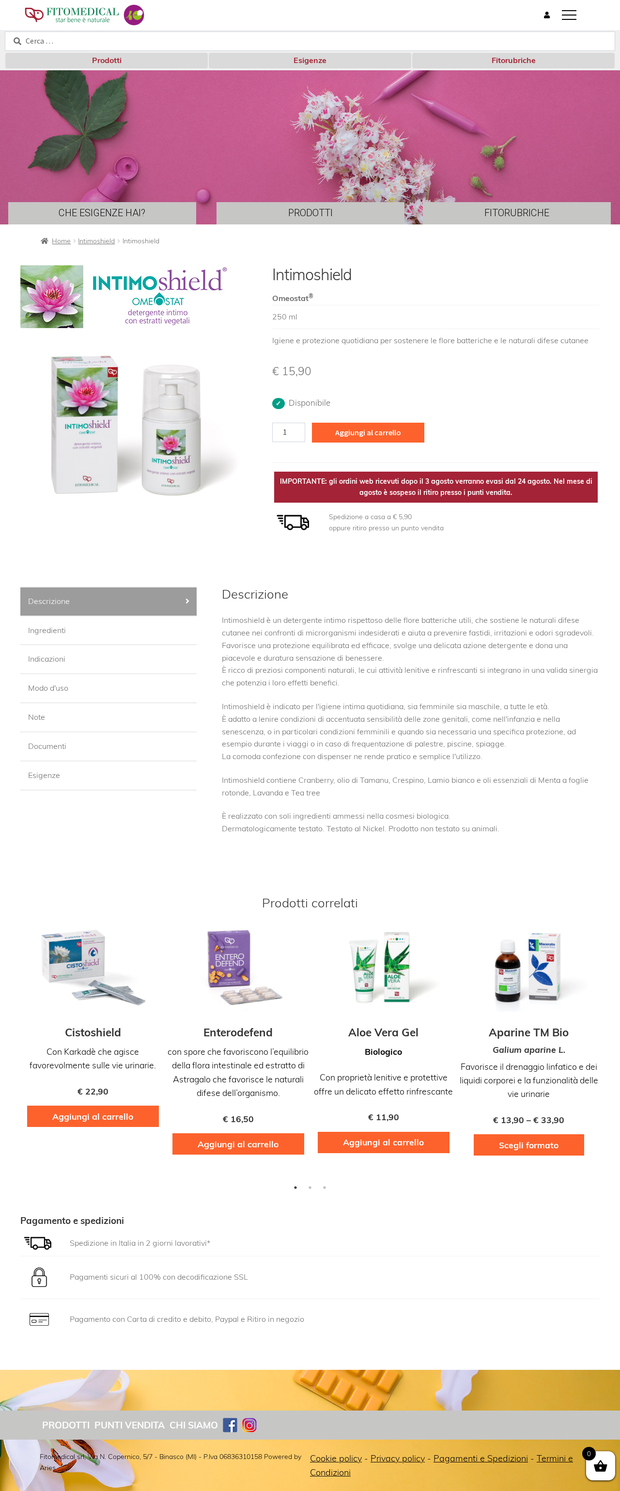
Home (61, 241)
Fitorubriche (514, 60)
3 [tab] (324, 1187)
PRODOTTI (310, 213)
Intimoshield (96, 241)
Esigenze (310, 60)
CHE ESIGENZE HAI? (102, 213)
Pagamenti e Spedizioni (481, 1458)
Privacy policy (398, 1458)
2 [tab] (310, 1187)
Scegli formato (528, 1145)
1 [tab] (295, 1187)
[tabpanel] (93, 1030)
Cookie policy (336, 1458)
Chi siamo (194, 1425)
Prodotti (107, 60)
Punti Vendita (129, 1425)
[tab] (108, 602)
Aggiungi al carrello (368, 432)
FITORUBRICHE (516, 213)
